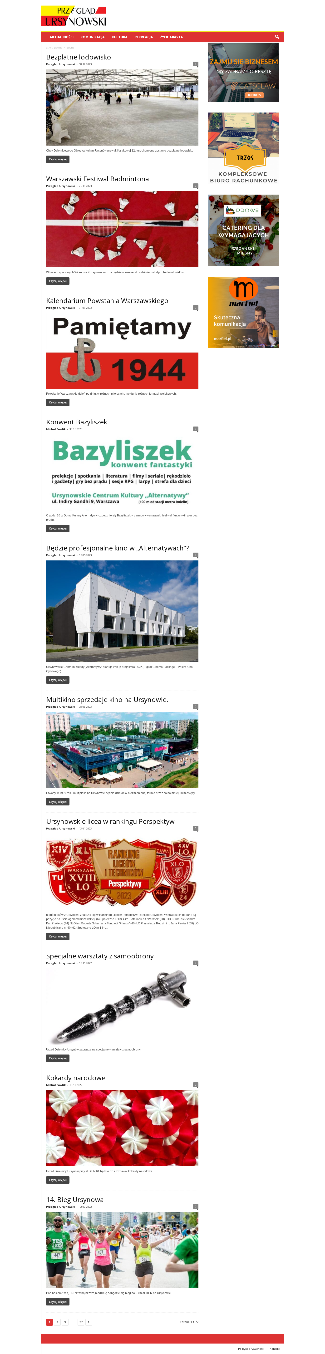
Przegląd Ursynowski (60, 64)
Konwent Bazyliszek (76, 421)
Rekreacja (144, 37)
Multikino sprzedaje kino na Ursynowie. (107, 699)
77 (81, 1322)
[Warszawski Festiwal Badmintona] (122, 229)
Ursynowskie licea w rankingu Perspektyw (110, 821)
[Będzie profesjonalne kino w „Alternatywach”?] (122, 611)
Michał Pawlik (56, 429)
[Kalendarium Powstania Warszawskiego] (122, 351)
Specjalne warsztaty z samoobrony (100, 955)
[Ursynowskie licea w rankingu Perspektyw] (122, 872)
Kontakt (275, 1348)
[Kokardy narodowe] (122, 1128)
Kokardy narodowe (75, 1077)
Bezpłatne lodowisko (78, 56)
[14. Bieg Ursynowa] (122, 1250)
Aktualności (62, 37)
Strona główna (54, 47)
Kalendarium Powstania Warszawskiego (107, 300)
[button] (277, 37)
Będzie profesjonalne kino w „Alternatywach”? (117, 547)
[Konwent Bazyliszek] (122, 472)
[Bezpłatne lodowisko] (122, 107)
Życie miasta (171, 37)
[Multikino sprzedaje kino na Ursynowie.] (122, 750)
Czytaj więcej (58, 159)
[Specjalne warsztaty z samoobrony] (122, 1006)
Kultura (120, 37)
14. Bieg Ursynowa (75, 1199)
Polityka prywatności (251, 1348)
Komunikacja (93, 37)
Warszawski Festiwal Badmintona (97, 178)
